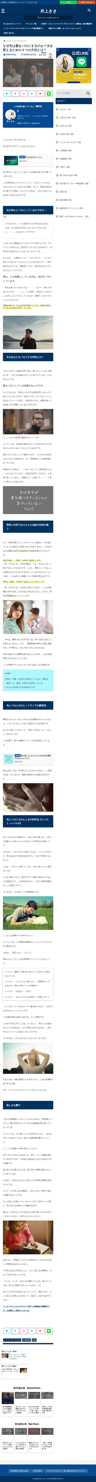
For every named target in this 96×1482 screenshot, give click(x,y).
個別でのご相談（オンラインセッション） (65, 28)
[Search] (88, 93)
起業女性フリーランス (69, 208)
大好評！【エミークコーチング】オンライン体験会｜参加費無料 (66, 24)
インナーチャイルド (12, 1340)
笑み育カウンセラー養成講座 (72, 183)
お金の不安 (64, 134)
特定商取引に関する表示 (19, 1471)
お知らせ (63, 126)
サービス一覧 (31, 24)
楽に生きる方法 (66, 175)
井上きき (48, 10)
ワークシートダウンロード (49, 18)
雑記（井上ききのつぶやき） (72, 216)
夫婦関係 (26, 1340)
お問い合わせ (86, 2)
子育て (62, 167)
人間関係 (63, 151)
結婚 (34, 1340)
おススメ (63, 109)
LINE (68, 2)
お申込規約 (37, 1471)
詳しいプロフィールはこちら (29, 123)
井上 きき (42, 55)
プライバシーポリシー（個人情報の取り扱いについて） (66, 1471)
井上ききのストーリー (12, 24)
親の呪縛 (63, 200)
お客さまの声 (65, 118)
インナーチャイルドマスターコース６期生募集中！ (24, 28)
